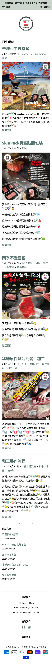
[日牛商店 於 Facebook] (23, 627)
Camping (27, 53)
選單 (7, 7)
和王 (45, 263)
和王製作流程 (13, 461)
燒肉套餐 (21, 267)
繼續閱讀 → (8, 129)
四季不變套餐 (13, 258)
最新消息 (26, 637)
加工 (24, 364)
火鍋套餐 (9, 267)
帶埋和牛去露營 (15, 48)
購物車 (47, 7)
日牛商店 (23, 647)
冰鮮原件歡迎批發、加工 (23, 358)
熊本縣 (11, 470)
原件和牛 (34, 364)
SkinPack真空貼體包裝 (22, 143)
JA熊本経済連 (29, 466)
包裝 (24, 148)
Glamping (40, 53)
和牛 (37, 263)
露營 (4, 57)
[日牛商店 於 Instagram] (29, 627)
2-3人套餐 (27, 263)
